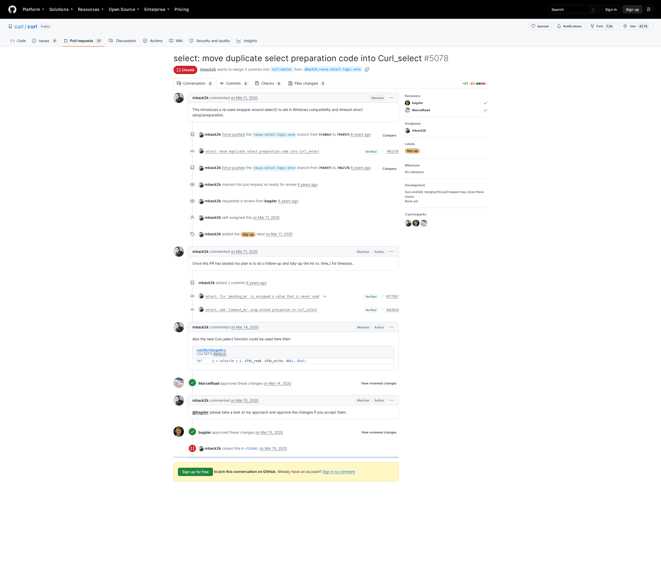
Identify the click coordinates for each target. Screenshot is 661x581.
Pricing (182, 9)
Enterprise (154, 9)
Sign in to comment (338, 471)
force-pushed (233, 134)
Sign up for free (195, 472)
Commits (239, 83)
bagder (205, 432)
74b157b (392, 151)
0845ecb (220, 354)
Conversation (199, 83)
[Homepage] (12, 9)
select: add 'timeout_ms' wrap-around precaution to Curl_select (261, 310)
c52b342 (251, 448)
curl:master (282, 69)
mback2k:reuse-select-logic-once (333, 69)
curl (18, 26)
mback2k (208, 69)
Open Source (122, 9)
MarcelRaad (209, 383)
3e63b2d (392, 310)
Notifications (572, 26)
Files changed (312, 83)
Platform (31, 9)
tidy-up (248, 234)
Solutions (59, 9)
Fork (604, 26)
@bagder (200, 412)
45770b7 (392, 296)
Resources (88, 9)
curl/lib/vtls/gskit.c (211, 350)
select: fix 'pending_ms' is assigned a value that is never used (262, 296)
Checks (273, 83)
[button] (391, 97)
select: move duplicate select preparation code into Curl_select (262, 151)
